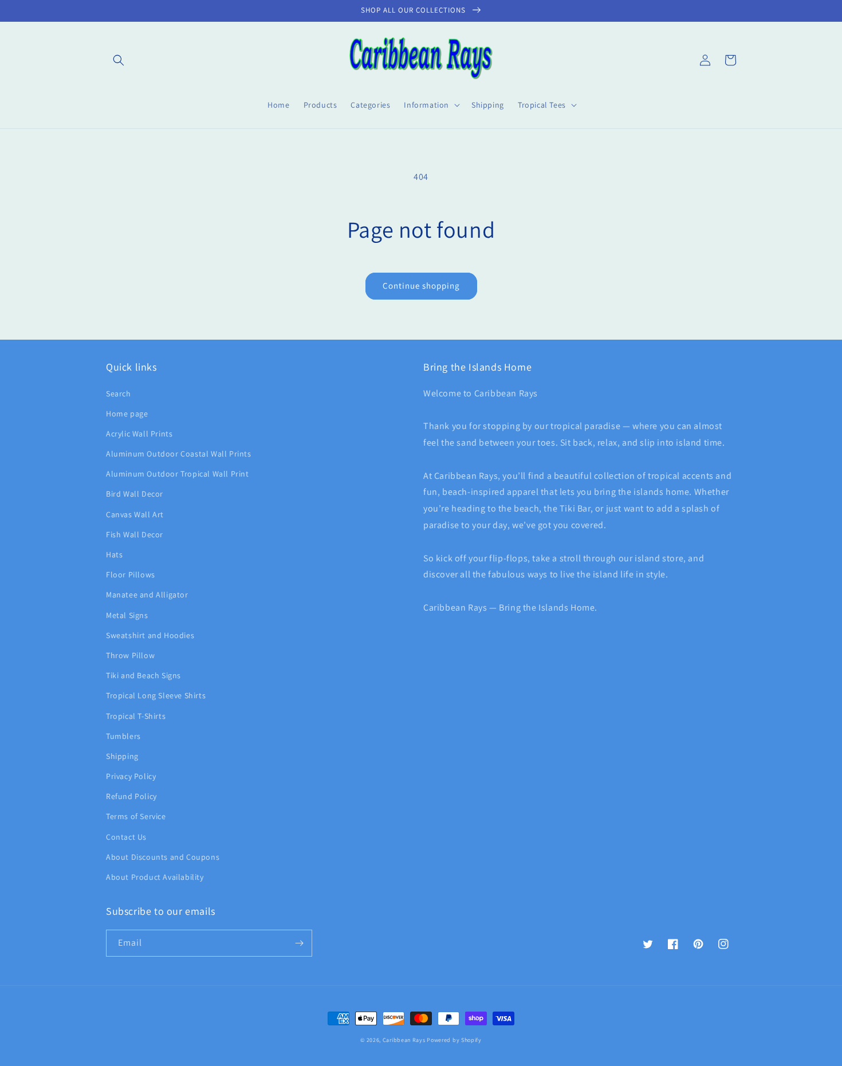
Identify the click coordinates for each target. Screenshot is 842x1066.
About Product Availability (155, 877)
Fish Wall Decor (134, 534)
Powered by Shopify (454, 1040)
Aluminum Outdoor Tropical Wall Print (177, 474)
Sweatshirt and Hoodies (150, 635)
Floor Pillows (130, 574)
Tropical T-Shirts (136, 716)
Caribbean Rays (404, 1040)
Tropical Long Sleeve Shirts (156, 695)
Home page (127, 413)
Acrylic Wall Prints (139, 433)
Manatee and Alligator (147, 594)
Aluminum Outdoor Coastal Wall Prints (178, 454)
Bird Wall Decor (134, 494)
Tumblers (123, 736)
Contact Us (126, 837)
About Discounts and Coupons (162, 857)
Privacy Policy (131, 776)
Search (118, 393)
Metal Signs (127, 615)
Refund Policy (131, 796)
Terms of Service (136, 816)
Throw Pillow (130, 655)
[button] (118, 60)
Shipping (122, 756)
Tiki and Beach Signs (143, 675)
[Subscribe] (299, 943)
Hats (114, 554)
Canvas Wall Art (135, 514)
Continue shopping (421, 285)
